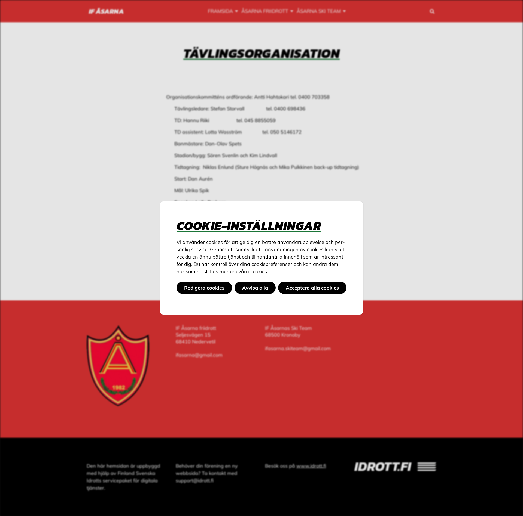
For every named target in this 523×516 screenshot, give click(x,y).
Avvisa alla (255, 288)
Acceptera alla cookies (312, 288)
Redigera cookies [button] (204, 288)
